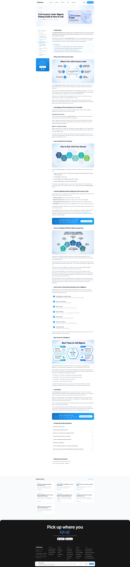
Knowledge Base (78, 556)
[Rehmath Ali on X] (46, 22)
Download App (51, 554)
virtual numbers (64, 261)
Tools (68, 2)
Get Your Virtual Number (86, 221)
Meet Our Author (78, 550)
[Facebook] (44, 554)
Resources (73, 2)
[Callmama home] (40, 2)
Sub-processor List (88, 554)
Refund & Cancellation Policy (89, 552)
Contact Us (91, 2)
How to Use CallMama (79, 552)
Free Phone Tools (69, 552)
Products (50, 2)
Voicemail (59, 556)
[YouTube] (38, 554)
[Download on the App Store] (41, 69)
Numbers (62, 2)
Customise (81, 563)
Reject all (86, 563)
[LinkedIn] (40, 554)
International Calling (52, 550)
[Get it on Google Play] (44, 69)
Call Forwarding (60, 554)
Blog (67, 559)
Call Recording (60, 550)
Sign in (84, 2)
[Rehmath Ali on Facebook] (44, 22)
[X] (42, 554)
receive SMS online (85, 211)
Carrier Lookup (69, 556)
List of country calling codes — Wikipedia (61, 463)
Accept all (91, 563)
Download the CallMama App (85, 416)
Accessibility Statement (89, 556)
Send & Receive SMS (52, 552)
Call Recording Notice (88, 550)
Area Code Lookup (70, 554)
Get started (42, 66)
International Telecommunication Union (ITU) (62, 461)
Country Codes (69, 550)
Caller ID (59, 552)
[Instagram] (46, 554)
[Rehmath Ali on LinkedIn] (42, 22)
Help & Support (78, 554)
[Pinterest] (36, 554)
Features (56, 2)
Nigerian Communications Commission (67, 383)
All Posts (41, 7)
